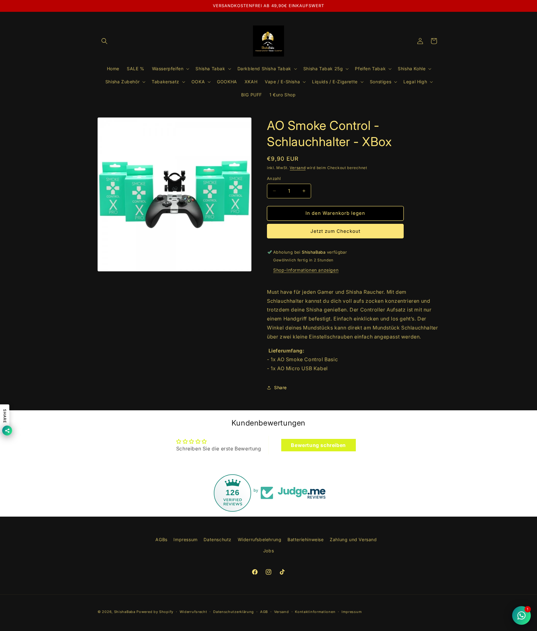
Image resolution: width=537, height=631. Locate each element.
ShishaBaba (124, 612)
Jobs (268, 550)
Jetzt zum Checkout (335, 231)
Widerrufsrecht (193, 612)
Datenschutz (218, 539)
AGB (264, 612)
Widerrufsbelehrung (260, 539)
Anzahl (274, 178)
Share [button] (280, 387)
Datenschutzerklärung (233, 612)
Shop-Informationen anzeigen (305, 270)
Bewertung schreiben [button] (318, 445)
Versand (297, 167)
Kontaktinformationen (315, 612)
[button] (104, 41)
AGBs (161, 539)
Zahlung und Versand (353, 539)
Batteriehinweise (305, 539)
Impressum (185, 539)
